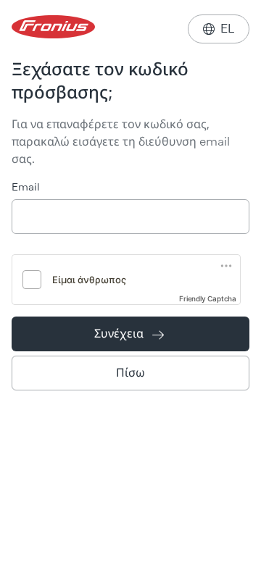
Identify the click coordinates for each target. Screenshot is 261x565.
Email (26, 187)
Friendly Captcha (207, 298)
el (218, 28)
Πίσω (130, 373)
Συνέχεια (129, 333)
